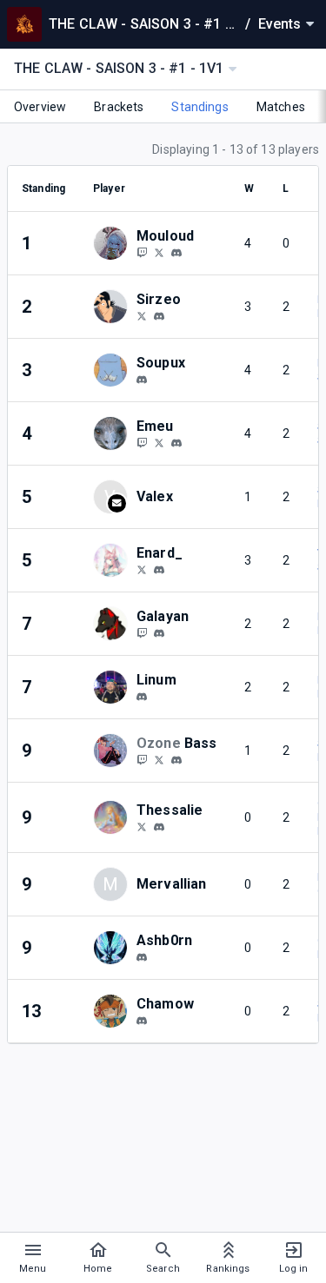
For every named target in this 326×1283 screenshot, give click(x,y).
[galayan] (159, 633)
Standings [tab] (199, 107)
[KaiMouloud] (141, 252)
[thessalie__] (141, 826)
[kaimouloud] (176, 253)
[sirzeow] (159, 316)
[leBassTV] (141, 759)
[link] (176, 252)
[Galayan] (141, 632)
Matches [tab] (280, 107)
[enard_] (159, 570)
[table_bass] (176, 760)
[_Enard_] (141, 569)
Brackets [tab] (118, 107)
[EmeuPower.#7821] (176, 443)
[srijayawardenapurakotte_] (141, 957)
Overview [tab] (40, 107)
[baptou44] (141, 697)
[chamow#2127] (141, 1021)
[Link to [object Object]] (114, 243)
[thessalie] (159, 827)
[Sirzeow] (141, 315)
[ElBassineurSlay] (159, 759)
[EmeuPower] (141, 442)
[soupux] (141, 380)
